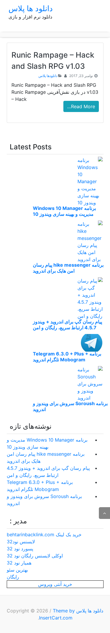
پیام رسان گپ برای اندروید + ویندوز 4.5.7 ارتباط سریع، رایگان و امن (67, 324)
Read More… (81, 106)
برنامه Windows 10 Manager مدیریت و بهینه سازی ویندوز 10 (64, 211)
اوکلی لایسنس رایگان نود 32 (35, 556)
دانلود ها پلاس (31, 8)
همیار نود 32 (19, 563)
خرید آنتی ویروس (55, 584)
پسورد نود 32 (20, 549)
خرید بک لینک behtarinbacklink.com (44, 534)
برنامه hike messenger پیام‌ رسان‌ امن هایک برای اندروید (68, 268)
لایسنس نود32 (21, 542)
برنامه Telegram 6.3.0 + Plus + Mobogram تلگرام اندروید (67, 357)
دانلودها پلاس (47, 76)
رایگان (13, 577)
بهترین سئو (17, 570)
